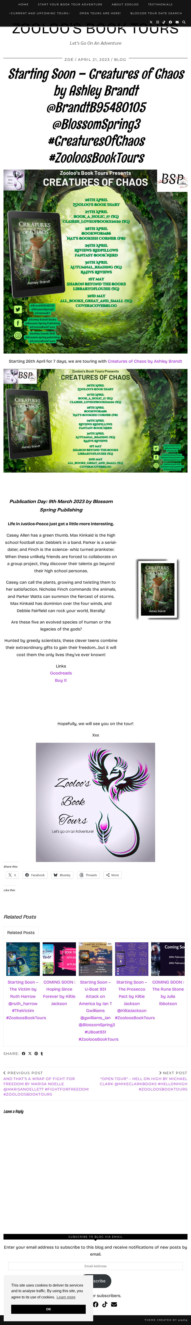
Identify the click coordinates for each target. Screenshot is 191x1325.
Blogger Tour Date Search (156, 13)
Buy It (61, 680)
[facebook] (96, 1304)
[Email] (177, 22)
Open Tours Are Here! (100, 13)
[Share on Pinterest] (36, 1054)
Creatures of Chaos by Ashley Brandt (145, 361)
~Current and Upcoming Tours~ (39, 13)
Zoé (69, 59)
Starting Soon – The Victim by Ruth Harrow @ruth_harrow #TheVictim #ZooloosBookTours (23, 1000)
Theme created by (166, 1320)
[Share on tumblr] (42, 1054)
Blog (120, 59)
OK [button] (48, 1309)
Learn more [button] (66, 1297)
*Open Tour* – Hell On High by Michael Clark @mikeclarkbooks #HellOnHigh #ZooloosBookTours (144, 1081)
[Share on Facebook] (24, 1054)
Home (23, 4)
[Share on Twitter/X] (30, 1054)
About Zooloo (125, 4)
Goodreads (61, 673)
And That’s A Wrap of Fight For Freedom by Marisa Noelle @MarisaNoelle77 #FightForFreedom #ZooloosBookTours (46, 1084)
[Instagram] (157, 22)
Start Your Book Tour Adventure (70, 4)
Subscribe (96, 1281)
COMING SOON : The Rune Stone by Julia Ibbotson (168, 993)
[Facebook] (170, 22)
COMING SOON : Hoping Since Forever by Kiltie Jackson (59, 993)
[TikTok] (164, 22)
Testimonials (160, 4)
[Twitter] (151, 22)
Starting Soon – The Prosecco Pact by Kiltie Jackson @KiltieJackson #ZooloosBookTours (132, 1000)
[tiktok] (104, 1304)
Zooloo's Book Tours (95, 28)
